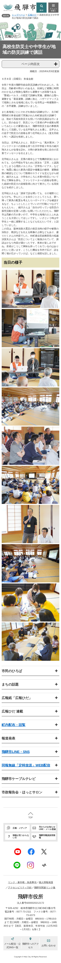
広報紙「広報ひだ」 (17, 698)
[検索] (41, 8)
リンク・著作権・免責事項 (22, 882)
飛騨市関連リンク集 (44, 887)
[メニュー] (53, 8)
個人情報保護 (46, 882)
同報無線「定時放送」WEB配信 (26, 765)
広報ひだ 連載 (12, 711)
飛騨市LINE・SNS (16, 752)
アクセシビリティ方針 (20, 887)
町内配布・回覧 (13, 725)
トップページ (18, 15)
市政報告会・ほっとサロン (22, 792)
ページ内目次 (30, 64)
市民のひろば (12, 671)
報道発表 (8, 738)
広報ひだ (32, 15)
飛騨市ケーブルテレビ (19, 779)
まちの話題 (10, 684)
